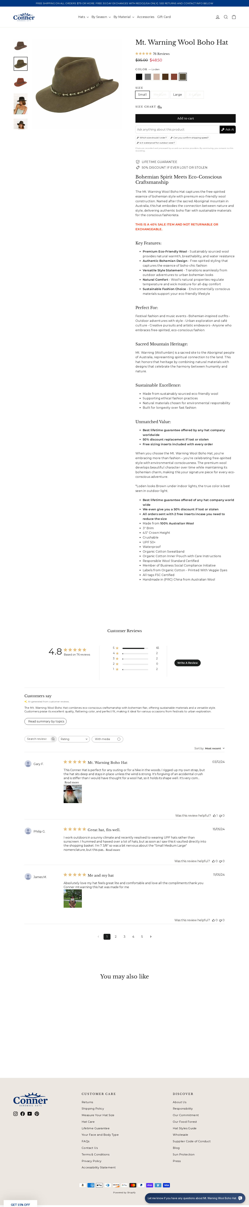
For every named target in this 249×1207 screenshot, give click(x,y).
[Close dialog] (191, 554)
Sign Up (89, 624)
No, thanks (89, 637)
